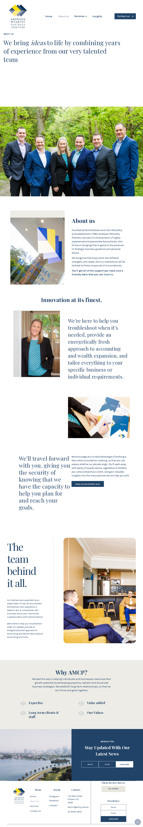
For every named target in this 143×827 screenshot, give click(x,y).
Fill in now (114, 789)
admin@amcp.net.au (78, 807)
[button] (80, 16)
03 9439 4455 (75, 811)
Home (48, 16)
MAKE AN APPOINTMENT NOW (88, 484)
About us (64, 16)
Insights (97, 16)
